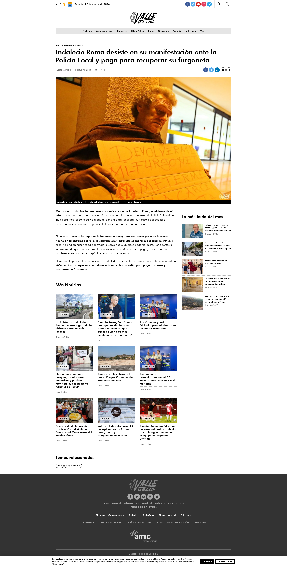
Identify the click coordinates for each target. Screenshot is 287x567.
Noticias (87, 31)
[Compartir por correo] (223, 69)
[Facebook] (187, 4)
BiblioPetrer (137, 31)
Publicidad (200, 522)
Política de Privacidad (139, 522)
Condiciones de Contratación (173, 522)
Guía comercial (104, 31)
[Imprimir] (228, 69)
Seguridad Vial (73, 465)
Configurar (225, 561)
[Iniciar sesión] (218, 4)
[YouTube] (198, 4)
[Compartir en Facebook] (205, 69)
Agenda (177, 31)
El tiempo (191, 31)
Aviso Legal (89, 522)
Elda (60, 465)
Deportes (107, 314)
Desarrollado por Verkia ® (144, 553)
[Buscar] (227, 4)
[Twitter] (193, 4)
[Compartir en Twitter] (211, 69)
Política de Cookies (111, 522)
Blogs (151, 31)
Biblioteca (121, 31)
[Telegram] (209, 4)
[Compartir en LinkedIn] (217, 69)
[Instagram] (203, 4)
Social (63, 314)
